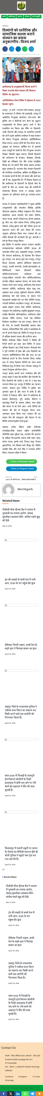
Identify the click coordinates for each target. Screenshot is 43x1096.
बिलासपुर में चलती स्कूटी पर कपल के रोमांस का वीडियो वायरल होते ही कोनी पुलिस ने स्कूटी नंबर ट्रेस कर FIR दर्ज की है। (21, 853)
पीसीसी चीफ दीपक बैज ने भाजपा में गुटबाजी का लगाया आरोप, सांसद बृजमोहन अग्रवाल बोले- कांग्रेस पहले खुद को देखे (21, 515)
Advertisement (27, 1088)
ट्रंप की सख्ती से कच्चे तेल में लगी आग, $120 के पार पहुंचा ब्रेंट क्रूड (20, 582)
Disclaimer (5, 1088)
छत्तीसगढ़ (11, 16)
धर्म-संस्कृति (36, 16)
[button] (5, 49)
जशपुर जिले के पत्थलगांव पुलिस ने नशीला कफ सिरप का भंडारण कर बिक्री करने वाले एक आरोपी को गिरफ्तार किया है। (21, 712)
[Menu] (38, 6)
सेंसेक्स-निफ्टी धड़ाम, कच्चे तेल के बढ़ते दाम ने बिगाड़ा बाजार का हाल (21, 647)
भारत (4, 16)
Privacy (15, 1088)
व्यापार (19, 16)
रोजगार (27, 16)
